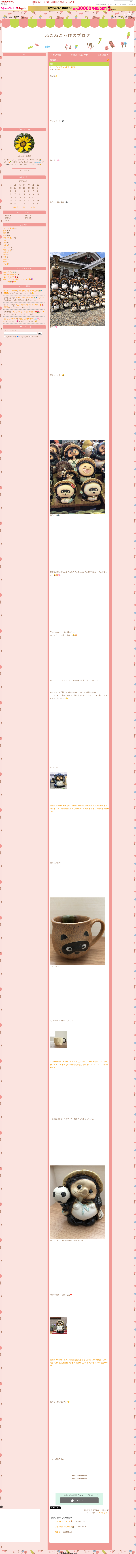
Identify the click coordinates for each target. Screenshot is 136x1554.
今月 (24, 207)
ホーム (4, 17)
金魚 (5, 235)
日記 (10, 17)
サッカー (6, 247)
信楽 (52, 64)
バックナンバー (24, 212)
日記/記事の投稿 (24, 269)
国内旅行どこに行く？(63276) (66, 67)
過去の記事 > (103, 55)
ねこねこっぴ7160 (10, 291)
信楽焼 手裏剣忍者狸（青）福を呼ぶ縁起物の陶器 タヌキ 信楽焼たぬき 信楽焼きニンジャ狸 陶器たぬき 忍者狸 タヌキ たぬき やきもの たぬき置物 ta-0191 (79, 809)
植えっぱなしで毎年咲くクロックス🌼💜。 (18, 279)
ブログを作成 (122, 4)
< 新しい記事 (56, 55)
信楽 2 (57, 1532)
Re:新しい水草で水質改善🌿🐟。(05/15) (29, 298)
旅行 (5, 255)
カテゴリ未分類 (8, 228)
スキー (5, 240)
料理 (5, 233)
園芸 (5, 4)
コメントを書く (103, 1513)
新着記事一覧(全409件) (79, 55)
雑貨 (5, 262)
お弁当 (5, 252)
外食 (5, 259)
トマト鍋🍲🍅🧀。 (10, 282)
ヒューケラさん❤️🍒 (10, 277)
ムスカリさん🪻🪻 (10, 272)
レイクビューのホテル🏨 (65, 1527)
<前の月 (15, 207)
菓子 (5, 243)
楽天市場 (132, 4)
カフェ (5, 245)
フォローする (24, 170)
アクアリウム (8, 238)
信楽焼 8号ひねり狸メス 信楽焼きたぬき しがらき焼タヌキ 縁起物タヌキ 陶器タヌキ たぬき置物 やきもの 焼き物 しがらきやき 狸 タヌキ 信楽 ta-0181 (79, 1363)
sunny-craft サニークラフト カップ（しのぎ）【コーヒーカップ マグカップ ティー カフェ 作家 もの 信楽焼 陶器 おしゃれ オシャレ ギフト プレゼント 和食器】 (79, 1065)
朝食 (5, 257)
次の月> (32, 207)
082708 (127, 14)
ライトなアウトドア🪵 (11, 274)
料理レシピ (7, 250)
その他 (5, 264)
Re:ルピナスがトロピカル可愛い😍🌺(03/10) (28, 312)
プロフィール (19, 17)
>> (104, 4)
